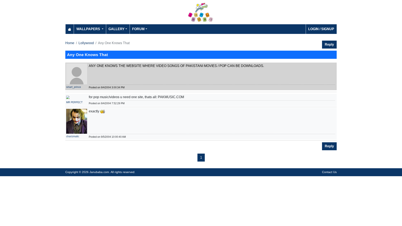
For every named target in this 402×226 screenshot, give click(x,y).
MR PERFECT (74, 102)
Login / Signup (321, 29)
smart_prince (73, 87)
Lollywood (86, 43)
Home (69, 43)
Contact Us (329, 172)
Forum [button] (138, 29)
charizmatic (72, 136)
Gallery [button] (116, 29)
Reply (329, 44)
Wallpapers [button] (88, 29)
